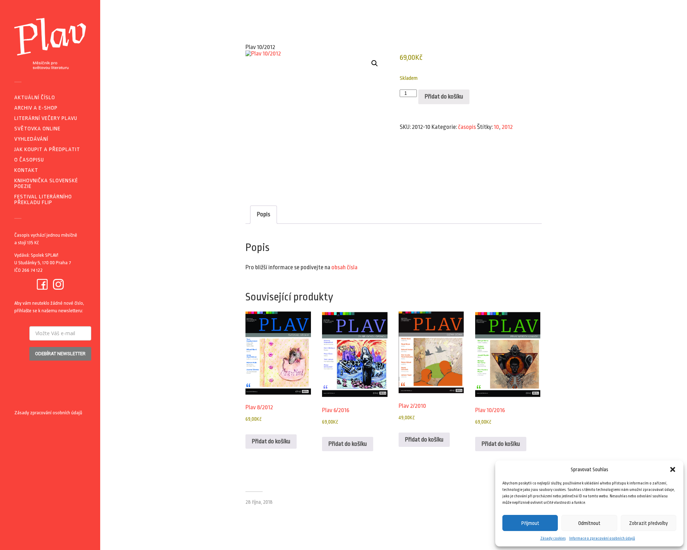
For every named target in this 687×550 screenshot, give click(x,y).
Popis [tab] (263, 214)
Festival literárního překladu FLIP (43, 200)
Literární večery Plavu (45, 118)
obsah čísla (344, 267)
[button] (672, 469)
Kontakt (26, 170)
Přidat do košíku (444, 96)
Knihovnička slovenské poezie (46, 183)
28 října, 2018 (259, 502)
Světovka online (37, 129)
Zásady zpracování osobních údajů (48, 412)
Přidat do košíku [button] (271, 441)
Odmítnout (589, 523)
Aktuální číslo (34, 98)
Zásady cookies (553, 538)
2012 (507, 127)
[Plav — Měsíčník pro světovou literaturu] (50, 43)
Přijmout (530, 523)
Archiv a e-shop (36, 108)
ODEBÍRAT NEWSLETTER (60, 353)
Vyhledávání (31, 139)
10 (496, 127)
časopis (467, 127)
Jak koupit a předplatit (47, 149)
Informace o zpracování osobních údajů (602, 538)
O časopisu (29, 160)
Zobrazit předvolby (648, 523)
